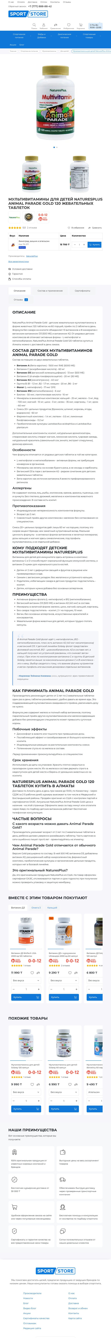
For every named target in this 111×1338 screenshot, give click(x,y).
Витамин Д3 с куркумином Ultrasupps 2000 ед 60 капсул (63, 954)
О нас (11, 2)
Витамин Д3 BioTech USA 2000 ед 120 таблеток (23, 954)
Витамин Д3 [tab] (18, 907)
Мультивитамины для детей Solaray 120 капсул (25, 1066)
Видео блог (29, 1308)
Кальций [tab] (52, 907)
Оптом (43, 2)
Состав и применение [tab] (50, 290)
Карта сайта (75, 1318)
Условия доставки (22, 269)
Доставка (32, 2)
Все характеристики (18, 261)
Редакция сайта (32, 1328)
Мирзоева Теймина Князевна (35, 676)
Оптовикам (29, 1323)
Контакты (55, 2)
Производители (32, 1293)
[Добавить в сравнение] (38, 973)
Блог (26, 1303)
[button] (54, 147)
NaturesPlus (32, 256)
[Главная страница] (28, 14)
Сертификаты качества (36, 1318)
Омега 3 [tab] (36, 907)
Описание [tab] (19, 290)
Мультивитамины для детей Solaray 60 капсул (63, 1066)
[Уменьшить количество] (75, 245)
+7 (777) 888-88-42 (40, 6)
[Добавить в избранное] (32, 973)
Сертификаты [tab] (82, 290)
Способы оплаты (21, 279)
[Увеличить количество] (84, 245)
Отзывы (67, 2)
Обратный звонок (17, 6)
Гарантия (17, 274)
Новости (28, 1298)
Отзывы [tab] (20, 299)
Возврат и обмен (78, 1308)
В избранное (77, 227)
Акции (27, 1313)
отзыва (32, 227)
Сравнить (97, 227)
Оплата (21, 2)
